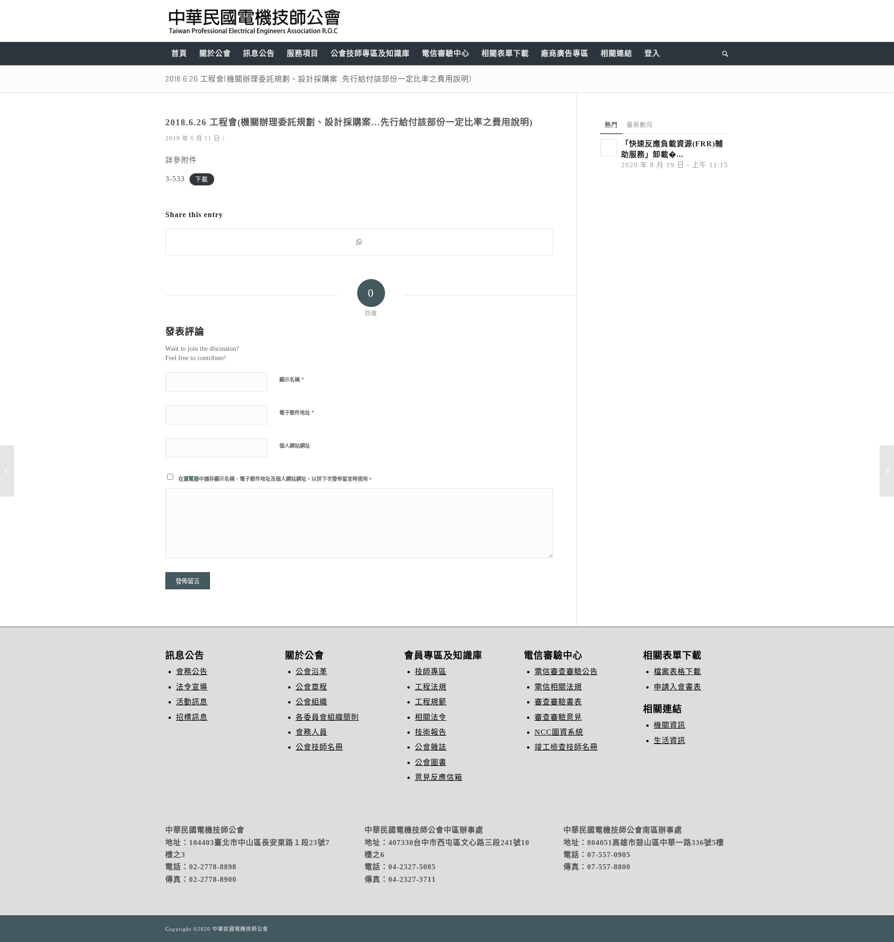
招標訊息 (192, 717)
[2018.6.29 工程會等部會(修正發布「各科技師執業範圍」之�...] (7, 471)
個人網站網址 (294, 446)
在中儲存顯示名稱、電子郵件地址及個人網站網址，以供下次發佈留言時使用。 (275, 479)
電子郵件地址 (297, 412)
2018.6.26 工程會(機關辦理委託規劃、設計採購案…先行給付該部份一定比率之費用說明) (318, 78)
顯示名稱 (292, 379)
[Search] (722, 53)
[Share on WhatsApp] (359, 242)
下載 (201, 179)
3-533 (175, 179)
